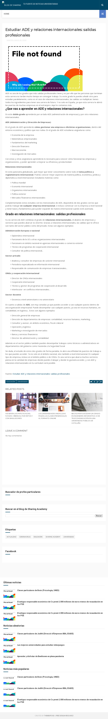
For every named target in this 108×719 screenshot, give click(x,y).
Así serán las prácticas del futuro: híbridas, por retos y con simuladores (19, 416)
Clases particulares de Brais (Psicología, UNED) (38, 590)
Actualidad (11, 537)
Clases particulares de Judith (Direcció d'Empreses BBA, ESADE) (45, 634)
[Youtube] (96, 5)
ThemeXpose (49, 716)
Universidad (22, 382)
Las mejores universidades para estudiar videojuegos (41, 645)
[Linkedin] (92, 5)
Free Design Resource (64, 716)
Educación (10, 382)
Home (6, 14)
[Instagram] (94, 5)
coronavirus (24, 537)
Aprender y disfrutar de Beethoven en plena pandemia (40, 656)
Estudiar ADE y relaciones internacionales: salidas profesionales (41, 373)
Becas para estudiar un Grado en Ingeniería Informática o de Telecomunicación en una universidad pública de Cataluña (86, 418)
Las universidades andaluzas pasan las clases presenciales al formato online (52, 416)
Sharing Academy (53, 537)
